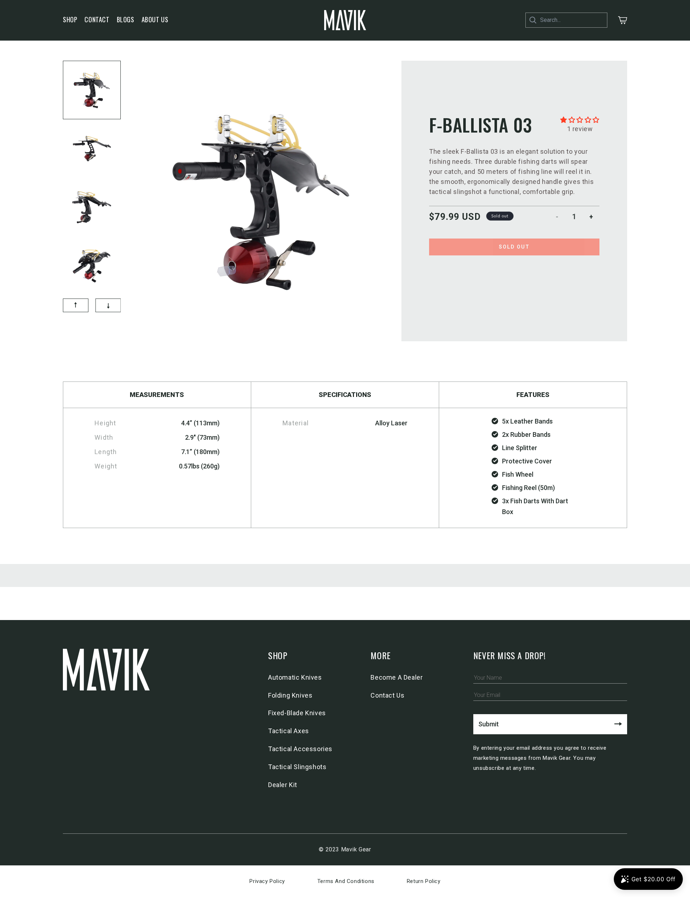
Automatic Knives (295, 677)
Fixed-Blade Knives (297, 713)
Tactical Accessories (300, 749)
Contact (96, 19)
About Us (155, 19)
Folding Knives (290, 695)
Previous (57, 177)
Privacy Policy (267, 881)
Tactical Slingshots (297, 767)
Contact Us (387, 695)
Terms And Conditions (345, 881)
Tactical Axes (288, 731)
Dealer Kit (282, 785)
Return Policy (424, 881)
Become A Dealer (397, 677)
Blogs (125, 19)
